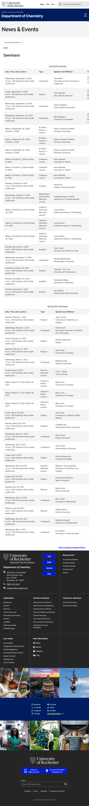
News (38, 643)
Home (5, 48)
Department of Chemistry (22, 16)
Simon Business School (41, 619)
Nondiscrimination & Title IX (13, 653)
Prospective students (70, 559)
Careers (49, 568)
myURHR (6, 622)
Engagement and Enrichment (13, 646)
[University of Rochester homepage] (12, 4)
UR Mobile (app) (9, 628)
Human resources (9, 612)
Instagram (37, 711)
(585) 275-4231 (13, 584)
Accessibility (8, 643)
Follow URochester (54, 714)
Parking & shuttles (9, 625)
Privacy (35, 791)
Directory (6, 609)
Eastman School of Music (42, 609)
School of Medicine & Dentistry (44, 612)
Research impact (9, 656)
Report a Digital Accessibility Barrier (72, 548)
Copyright (43, 791)
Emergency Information (57, 791)
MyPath (6, 619)
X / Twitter (37, 707)
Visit (47, 4)
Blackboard (7, 602)
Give (52, 4)
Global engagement (10, 649)
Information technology (11, 615)
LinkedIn (53, 711)
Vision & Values (8, 662)
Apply (42, 4)
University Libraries (70, 602)
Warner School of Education (43, 622)
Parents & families (69, 566)
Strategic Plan (8, 659)
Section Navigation (12, 42)
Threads (37, 714)
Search (23, 780)
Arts (38, 655)
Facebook (36, 704)
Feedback (27, 791)
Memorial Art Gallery (70, 606)
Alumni (65, 572)
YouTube (53, 704)
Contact (6, 606)
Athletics (39, 651)
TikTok (52, 707)
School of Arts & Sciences (12, 12)
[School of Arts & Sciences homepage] (19, 558)
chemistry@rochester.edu (17, 588)
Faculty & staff (68, 569)
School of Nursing (39, 615)
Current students (69, 563)
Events (38, 647)
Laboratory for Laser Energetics (40, 626)
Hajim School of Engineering (43, 606)
